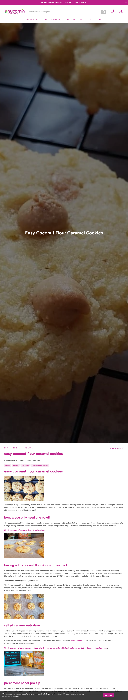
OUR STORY (72, 20)
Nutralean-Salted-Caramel (40, 465)
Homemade (25, 465)
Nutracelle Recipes (23, 448)
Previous (113, 448)
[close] (126, 3)
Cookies (7, 465)
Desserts (15, 465)
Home (7, 448)
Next (121, 448)
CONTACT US (95, 20)
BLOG (83, 20)
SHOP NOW (32, 20)
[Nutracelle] (15, 11)
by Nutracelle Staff (10, 461)
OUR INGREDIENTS (53, 20)
